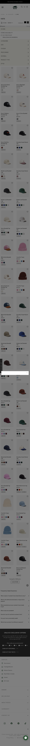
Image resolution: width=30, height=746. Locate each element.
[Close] (27, 373)
